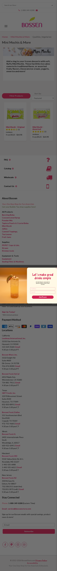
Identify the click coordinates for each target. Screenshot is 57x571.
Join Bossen (43, 297)
